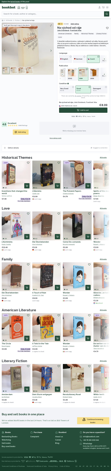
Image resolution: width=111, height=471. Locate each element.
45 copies (78, 96)
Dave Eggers (6, 346)
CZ (76, 466)
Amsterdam (7, 394)
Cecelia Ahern (37, 397)
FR (101, 466)
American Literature (19, 310)
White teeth (98, 394)
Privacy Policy (53, 466)
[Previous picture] (5, 51)
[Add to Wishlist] (107, 28)
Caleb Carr (35, 193)
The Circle (6, 344)
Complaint (34, 437)
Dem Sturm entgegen (42, 394)
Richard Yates (67, 397)
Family (7, 259)
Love (6, 208)
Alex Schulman (37, 244)
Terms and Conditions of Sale (37, 466)
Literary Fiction (14, 361)
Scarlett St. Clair (38, 295)
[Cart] (103, 7)
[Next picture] (51, 51)
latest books (15, 1)
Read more (61, 47)
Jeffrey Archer (37, 346)
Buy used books (8, 446)
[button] (28, 49)
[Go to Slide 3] (21, 70)
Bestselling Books (9, 437)
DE (87, 466)
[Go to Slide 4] (29, 70)
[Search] (106, 14)
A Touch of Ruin (39, 293)
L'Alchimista (7, 242)
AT (84, 466)
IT (94, 466)
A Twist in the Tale (40, 344)
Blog (57, 443)
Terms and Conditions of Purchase (13, 466)
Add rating (75, 24)
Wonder (97, 242)
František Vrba (75, 30)
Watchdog (6, 440)
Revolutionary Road (72, 394)
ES (91, 466)
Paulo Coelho (6, 244)
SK (80, 466)
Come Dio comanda (72, 242)
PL (108, 466)
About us (59, 437)
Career (58, 440)
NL (98, 466)
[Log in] (99, 7)
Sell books (6, 443)
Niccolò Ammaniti (69, 244)
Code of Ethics (65, 466)
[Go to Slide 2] (13, 70)
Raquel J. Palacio (68, 295)
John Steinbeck (63, 30)
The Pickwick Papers (72, 191)
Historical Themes (17, 157)
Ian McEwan (5, 397)
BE (105, 466)
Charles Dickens (68, 193)
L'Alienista (36, 191)
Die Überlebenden (40, 242)
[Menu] (107, 7)
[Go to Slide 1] (6, 70)
